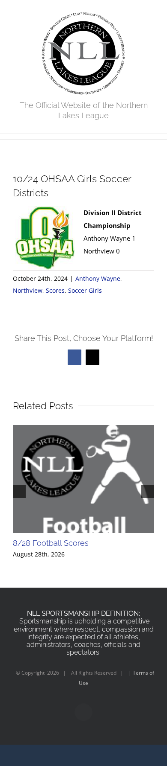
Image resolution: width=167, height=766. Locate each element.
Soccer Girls (85, 290)
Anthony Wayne (97, 278)
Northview (27, 290)
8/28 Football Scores (51, 543)
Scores (55, 290)
